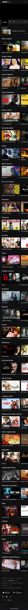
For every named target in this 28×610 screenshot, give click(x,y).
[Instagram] (3, 597)
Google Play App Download (18, 592)
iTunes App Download (6, 592)
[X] (10, 597)
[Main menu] (25, 2)
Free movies (18, 578)
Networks (11, 580)
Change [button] (9, 600)
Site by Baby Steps (22, 604)
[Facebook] (7, 597)
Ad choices (5, 585)
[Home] (6, 2)
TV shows (4, 580)
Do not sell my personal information (12, 587)
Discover (11, 578)
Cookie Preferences (14, 608)
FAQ (10, 585)
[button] (14, 31)
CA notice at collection (17, 583)
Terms (17, 580)
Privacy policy (5, 583)
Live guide (4, 578)
